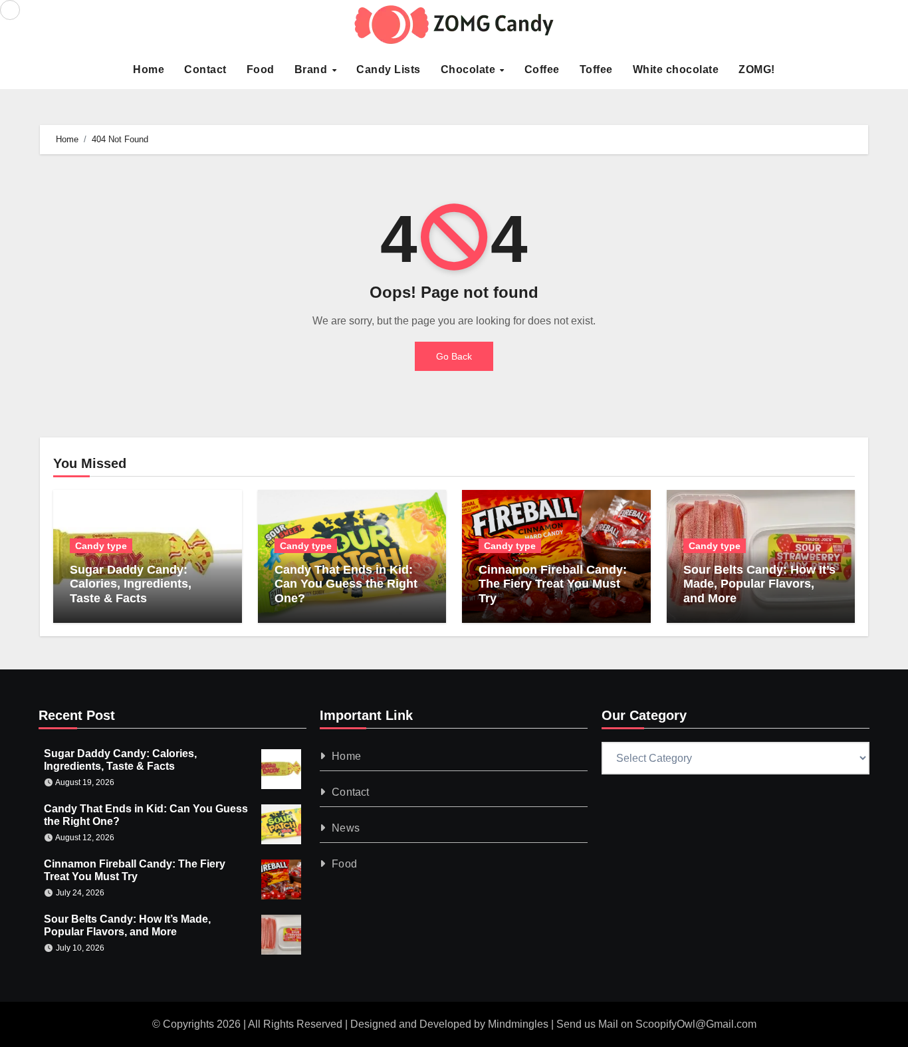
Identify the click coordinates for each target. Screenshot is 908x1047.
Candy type (101, 545)
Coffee (542, 69)
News (346, 828)
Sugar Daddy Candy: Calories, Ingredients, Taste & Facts (130, 584)
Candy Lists (388, 69)
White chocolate (676, 69)
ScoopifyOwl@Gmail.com (695, 1024)
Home (148, 69)
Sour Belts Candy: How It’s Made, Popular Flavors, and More (759, 584)
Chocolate (470, 69)
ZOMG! (756, 69)
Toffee (596, 69)
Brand (312, 69)
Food (261, 69)
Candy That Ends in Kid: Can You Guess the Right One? (346, 584)
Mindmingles (518, 1024)
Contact (205, 69)
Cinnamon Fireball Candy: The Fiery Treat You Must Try (553, 584)
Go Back (454, 356)
